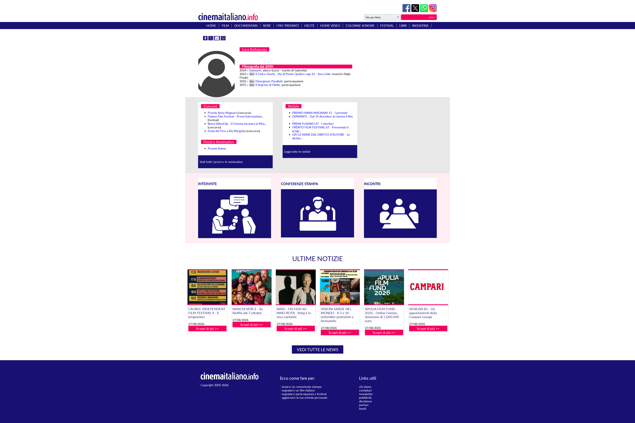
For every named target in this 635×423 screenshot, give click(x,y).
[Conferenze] (317, 236)
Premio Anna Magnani (222, 113)
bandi (362, 408)
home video (330, 25)
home (211, 25)
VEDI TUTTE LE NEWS (317, 349)
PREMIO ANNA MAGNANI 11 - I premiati (319, 113)
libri (403, 25)
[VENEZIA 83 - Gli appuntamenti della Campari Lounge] (428, 287)
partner (364, 405)
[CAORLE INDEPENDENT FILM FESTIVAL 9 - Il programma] (207, 287)
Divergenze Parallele (269, 81)
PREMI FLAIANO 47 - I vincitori (313, 123)
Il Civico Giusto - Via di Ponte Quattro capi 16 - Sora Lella (292, 74)
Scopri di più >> (207, 328)
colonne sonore (360, 25)
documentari (245, 25)
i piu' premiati (287, 25)
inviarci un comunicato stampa (301, 386)
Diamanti (255, 70)
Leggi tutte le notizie (297, 151)
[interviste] (234, 237)
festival (387, 25)
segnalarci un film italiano (298, 390)
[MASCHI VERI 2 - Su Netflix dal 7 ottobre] (251, 287)
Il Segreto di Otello (267, 85)
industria (420, 25)
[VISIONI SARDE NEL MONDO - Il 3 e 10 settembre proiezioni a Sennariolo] (340, 287)
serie (267, 25)
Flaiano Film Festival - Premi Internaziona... (236, 116)
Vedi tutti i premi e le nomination (221, 162)
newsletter (366, 394)
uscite (309, 25)
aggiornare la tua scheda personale (304, 397)
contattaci (365, 390)
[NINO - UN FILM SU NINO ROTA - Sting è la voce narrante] (296, 287)
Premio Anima (217, 148)
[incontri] (400, 237)
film (225, 25)
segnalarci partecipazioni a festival (304, 394)
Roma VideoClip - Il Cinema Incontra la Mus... (237, 123)
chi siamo (365, 386)
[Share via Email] (217, 39)
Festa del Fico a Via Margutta (227, 131)
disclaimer (365, 401)
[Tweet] (415, 11)
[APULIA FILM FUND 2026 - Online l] (384, 287)
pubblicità (365, 397)
